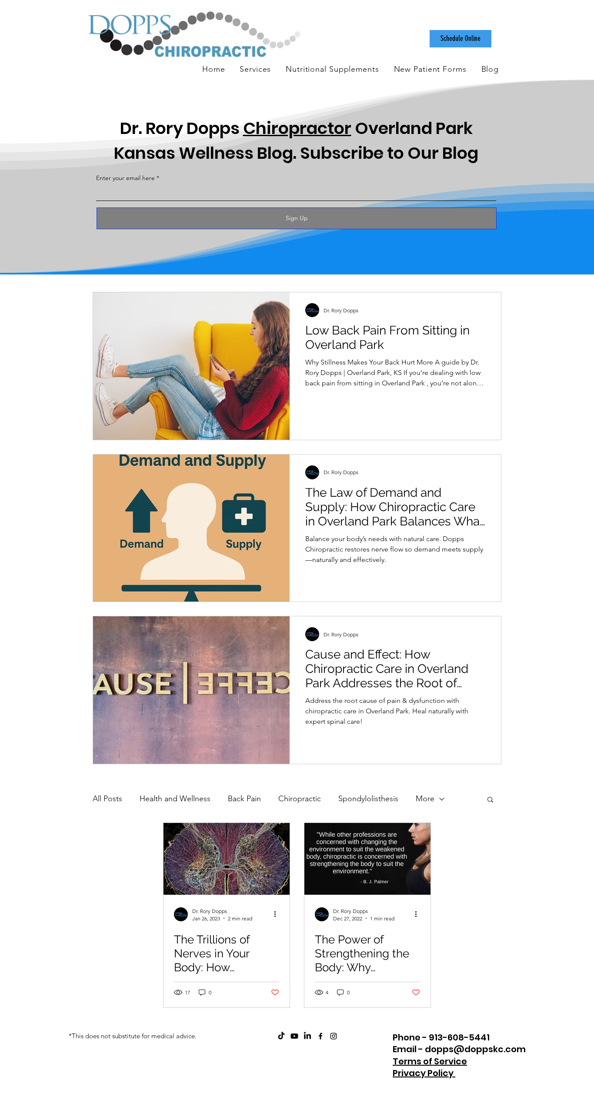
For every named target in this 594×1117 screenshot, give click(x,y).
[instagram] (333, 1036)
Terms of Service (430, 1061)
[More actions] (278, 914)
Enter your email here (125, 178)
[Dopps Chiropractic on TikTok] (281, 1036)
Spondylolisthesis (368, 798)
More (425, 798)
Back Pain (244, 798)
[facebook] (320, 1036)
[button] (490, 800)
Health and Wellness (175, 798)
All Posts (107, 798)
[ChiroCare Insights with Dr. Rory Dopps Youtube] (294, 1036)
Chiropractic (299, 798)
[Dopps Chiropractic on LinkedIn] (307, 1036)
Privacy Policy (424, 1073)
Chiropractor (297, 128)
